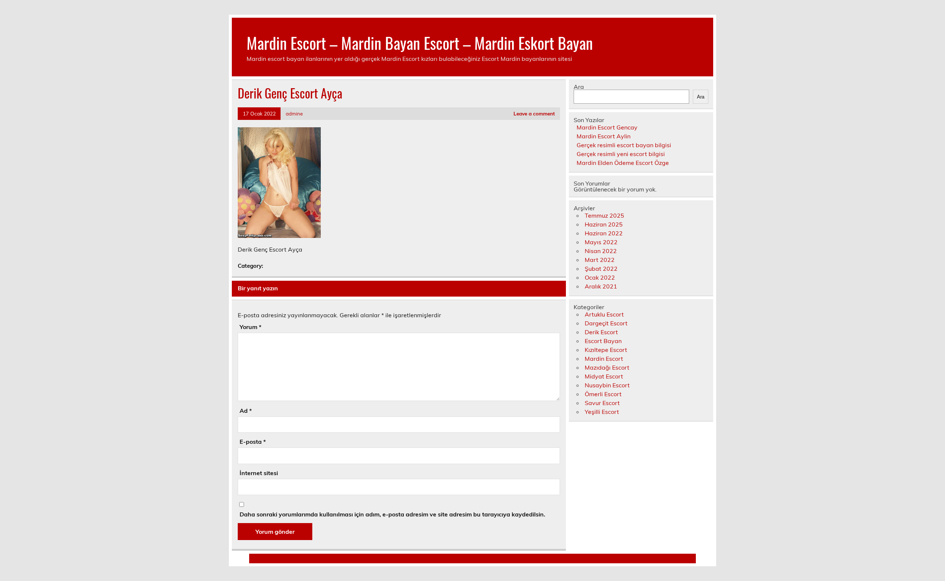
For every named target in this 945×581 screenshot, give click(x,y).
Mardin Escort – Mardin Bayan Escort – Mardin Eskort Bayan (420, 42)
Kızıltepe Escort (606, 349)
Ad (246, 411)
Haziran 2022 (604, 233)
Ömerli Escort (603, 394)
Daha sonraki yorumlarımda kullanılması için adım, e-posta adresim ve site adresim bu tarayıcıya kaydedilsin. (392, 514)
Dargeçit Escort (606, 323)
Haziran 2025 (604, 224)
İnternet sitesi (259, 473)
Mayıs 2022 (601, 242)
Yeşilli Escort (602, 411)
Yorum (250, 327)
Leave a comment (534, 113)
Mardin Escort (604, 358)
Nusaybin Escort (607, 385)
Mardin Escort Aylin (603, 136)
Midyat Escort (604, 376)
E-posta (253, 442)
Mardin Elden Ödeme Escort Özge (623, 162)
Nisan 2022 (601, 251)
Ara (579, 86)
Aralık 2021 (601, 286)
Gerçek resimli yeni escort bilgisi (621, 154)
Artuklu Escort (604, 314)
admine (294, 113)
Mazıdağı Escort (607, 367)
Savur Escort (602, 403)
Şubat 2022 (601, 268)
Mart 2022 (600, 259)
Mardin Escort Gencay (607, 127)
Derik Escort (601, 332)
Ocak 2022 (600, 277)
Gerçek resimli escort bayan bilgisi (624, 145)
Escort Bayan (603, 341)
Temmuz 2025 (604, 215)
